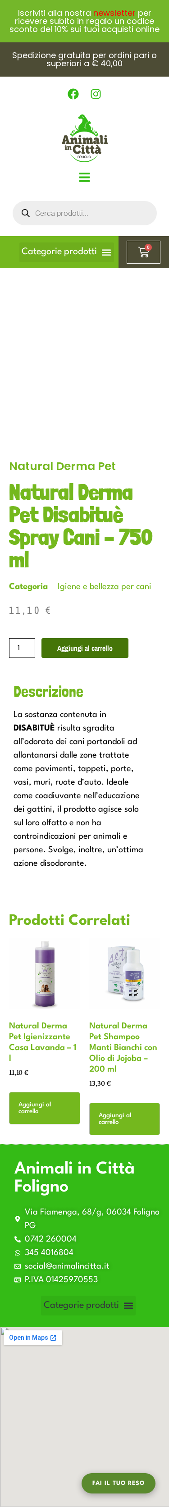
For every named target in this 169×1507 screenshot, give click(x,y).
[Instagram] (96, 94)
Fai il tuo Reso (118, 1483)
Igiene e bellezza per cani (104, 587)
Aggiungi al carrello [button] (34, 1107)
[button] (66, 252)
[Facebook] (73, 94)
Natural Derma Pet (62, 466)
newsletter (114, 12)
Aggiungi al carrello (85, 648)
